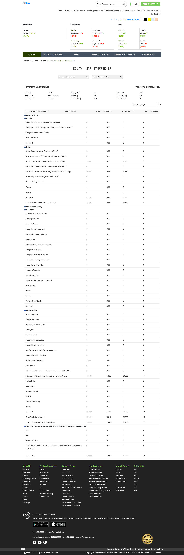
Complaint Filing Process (98, 487)
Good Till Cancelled (96, 475)
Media (25, 493)
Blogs (25, 499)
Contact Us (155, 14)
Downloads (27, 472)
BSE (135, 472)
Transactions (44, 496)
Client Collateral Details (98, 484)
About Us (141, 10)
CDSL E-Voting (67, 478)
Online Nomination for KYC (71, 505)
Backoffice (66, 469)
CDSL (136, 484)
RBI (135, 487)
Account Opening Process (98, 481)
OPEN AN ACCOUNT (150, 4)
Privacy (25, 487)
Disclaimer (26, 484)
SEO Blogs (26, 502)
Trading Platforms (95, 10)
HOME (37, 61)
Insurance (43, 484)
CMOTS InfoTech (119, 552)
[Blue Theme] (152, 19)
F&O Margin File (94, 469)
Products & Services (74, 10)
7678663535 (56, 537)
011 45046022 (69, 537)
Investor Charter (68, 496)
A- (121, 19)
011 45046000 (39, 532)
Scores (25, 496)
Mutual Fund (44, 481)
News (118, 472)
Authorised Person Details (98, 478)
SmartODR (66, 484)
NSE (135, 469)
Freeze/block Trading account (100, 490)
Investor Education (69, 481)
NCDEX (136, 478)
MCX (135, 475)
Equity (52, 61)
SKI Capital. (39, 552)
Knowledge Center (29, 478)
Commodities (44, 478)
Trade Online (66, 493)
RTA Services (128, 10)
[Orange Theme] (156, 19)
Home (61, 10)
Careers (25, 475)
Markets (44, 61)
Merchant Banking (113, 10)
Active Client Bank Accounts (72, 487)
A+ (112, 19)
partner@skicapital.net (85, 537)
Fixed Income (44, 472)
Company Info (121, 481)
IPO (41, 487)
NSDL (136, 481)
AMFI (135, 490)
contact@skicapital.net (55, 532)
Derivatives (44, 475)
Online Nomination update (71, 502)
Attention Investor (95, 472)
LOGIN (134, 4)
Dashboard (66, 490)
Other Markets (121, 478)
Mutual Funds (121, 487)
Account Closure (68, 499)
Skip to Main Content (132, 19)
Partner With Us (153, 10)
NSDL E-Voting (67, 475)
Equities (119, 469)
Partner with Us (28, 490)
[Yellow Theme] (149, 19)
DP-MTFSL (66, 472)
